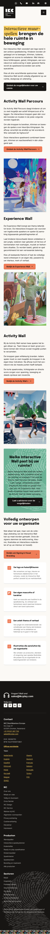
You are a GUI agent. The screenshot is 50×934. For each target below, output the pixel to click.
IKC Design (8, 805)
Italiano (29, 766)
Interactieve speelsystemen (14, 843)
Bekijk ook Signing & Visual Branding (19, 554)
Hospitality (8, 881)
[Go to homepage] (9, 12)
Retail (6, 878)
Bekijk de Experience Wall (18, 266)
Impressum (8, 828)
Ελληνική (7, 766)
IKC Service (8, 808)
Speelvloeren (9, 856)
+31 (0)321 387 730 (21, 3)
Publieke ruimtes (10, 884)
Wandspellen (8, 839)
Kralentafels (8, 846)
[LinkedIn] (33, 3)
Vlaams (29, 755)
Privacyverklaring (10, 818)
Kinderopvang (9, 895)
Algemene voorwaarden (13, 815)
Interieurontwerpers (11, 898)
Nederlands (8, 755)
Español (7, 763)
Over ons (7, 791)
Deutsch (29, 759)
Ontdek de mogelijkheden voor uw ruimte (22, 86)
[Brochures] (38, 3)
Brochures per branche (12, 901)
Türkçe (29, 773)
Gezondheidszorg (10, 888)
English (7, 759)
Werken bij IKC (9, 811)
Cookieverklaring (10, 821)
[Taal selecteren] (45, 3)
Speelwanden (9, 860)
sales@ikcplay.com (27, 3)
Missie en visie (9, 795)
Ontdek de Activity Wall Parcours (22, 149)
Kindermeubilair (9, 853)
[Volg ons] (5, 705)
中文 (28, 777)
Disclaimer (8, 825)
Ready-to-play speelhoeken (14, 850)
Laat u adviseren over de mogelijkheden (23, 502)
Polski (6, 770)
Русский (7, 773)
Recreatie (7, 891)
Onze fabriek (9, 801)
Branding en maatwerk (12, 863)
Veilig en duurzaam (11, 798)
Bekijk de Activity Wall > (17, 381)
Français (29, 763)
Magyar (7, 777)
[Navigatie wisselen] (43, 12)
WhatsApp (16, 3)
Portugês (29, 770)
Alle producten (9, 866)
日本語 (6, 780)
